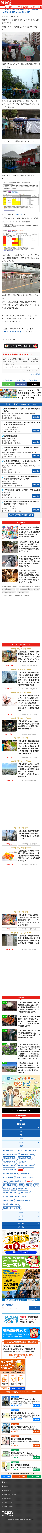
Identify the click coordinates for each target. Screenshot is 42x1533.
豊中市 (26, 1181)
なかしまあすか (24, 595)
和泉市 (24, 1196)
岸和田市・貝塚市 (8, 1200)
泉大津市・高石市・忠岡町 (11, 1196)
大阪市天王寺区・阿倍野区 (26, 1165)
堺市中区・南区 (25, 1192)
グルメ (12, 595)
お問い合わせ (7, 1498)
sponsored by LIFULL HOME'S (28, 1392)
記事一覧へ (21, 380)
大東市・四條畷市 (8, 1177)
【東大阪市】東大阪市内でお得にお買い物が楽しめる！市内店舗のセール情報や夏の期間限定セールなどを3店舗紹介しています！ (29, 856)
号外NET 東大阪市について (10, 1506)
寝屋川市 (29, 1185)
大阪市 (20, 1150)
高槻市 (21, 1185)
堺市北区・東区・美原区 (10, 1192)
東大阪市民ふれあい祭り (9, 592)
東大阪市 (36, 589)
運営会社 (5, 1486)
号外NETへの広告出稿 (9, 1494)
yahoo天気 (18, 214)
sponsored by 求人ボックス (28, 404)
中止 (17, 589)
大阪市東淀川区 (29, 1150)
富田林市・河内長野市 (23, 1200)
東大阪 (31, 589)
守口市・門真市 (21, 1177)
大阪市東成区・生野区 (9, 1162)
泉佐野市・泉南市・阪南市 (11, 1204)
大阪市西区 (22, 1162)
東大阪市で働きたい (13, 404)
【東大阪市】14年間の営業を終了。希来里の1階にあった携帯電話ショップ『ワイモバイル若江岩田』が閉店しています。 (29, 940)
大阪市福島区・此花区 (27, 1154)
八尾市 (13, 1189)
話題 (16, 595)
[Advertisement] (21, 620)
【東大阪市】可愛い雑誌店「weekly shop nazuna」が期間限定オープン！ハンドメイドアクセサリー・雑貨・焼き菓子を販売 (28, 920)
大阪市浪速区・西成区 (9, 1173)
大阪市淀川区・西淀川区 (10, 1154)
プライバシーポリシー (9, 1502)
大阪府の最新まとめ (9, 1150)
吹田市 (31, 1177)
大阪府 (17, 16)
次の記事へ (33, 380)
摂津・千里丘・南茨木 (9, 1185)
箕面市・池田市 (14, 1181)
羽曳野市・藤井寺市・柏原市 (11, 1208)
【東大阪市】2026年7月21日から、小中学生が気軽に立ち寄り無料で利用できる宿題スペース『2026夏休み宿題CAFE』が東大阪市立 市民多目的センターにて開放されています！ (28, 703)
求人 (19, 7)
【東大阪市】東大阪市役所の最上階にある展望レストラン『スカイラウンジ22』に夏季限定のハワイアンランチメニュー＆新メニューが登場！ (29, 656)
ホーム (5, 1482)
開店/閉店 (25, 7)
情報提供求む (7, 1490)
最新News (12, 7)
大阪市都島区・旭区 (9, 1158)
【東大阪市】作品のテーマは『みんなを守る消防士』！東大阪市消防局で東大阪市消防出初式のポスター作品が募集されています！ (29, 1067)
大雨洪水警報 (24, 589)
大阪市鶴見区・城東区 (24, 1158)
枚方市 (37, 1185)
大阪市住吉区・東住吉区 (12, 1169)
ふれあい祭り (11, 589)
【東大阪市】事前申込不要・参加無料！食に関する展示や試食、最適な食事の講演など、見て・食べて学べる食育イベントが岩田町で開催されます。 (29, 1007)
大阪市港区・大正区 (9, 1165)
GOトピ (4, 7)
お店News (34, 7)
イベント (5, 595)
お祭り (4, 589)
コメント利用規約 (35, 374)
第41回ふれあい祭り (22, 592)
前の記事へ (9, 380)
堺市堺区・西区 (23, 1189)
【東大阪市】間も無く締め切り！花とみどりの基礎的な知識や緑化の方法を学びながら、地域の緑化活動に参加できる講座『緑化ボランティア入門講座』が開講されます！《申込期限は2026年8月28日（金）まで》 (29, 1051)
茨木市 (5, 1181)
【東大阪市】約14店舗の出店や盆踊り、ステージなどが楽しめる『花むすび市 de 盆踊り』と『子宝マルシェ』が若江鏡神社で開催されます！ (29, 1021)
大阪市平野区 (23, 1173)
